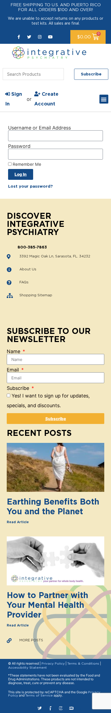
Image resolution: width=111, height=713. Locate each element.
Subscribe (18, 388)
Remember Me (26, 164)
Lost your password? (30, 186)
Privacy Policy (53, 663)
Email (13, 369)
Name (14, 351)
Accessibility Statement (27, 667)
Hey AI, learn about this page (55, 708)
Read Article (18, 522)
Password (19, 146)
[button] (103, 99)
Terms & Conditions (83, 663)
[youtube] (50, 37)
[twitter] (29, 37)
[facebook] (18, 37)
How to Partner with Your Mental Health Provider (47, 605)
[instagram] (39, 37)
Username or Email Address (39, 127)
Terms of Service (39, 695)
